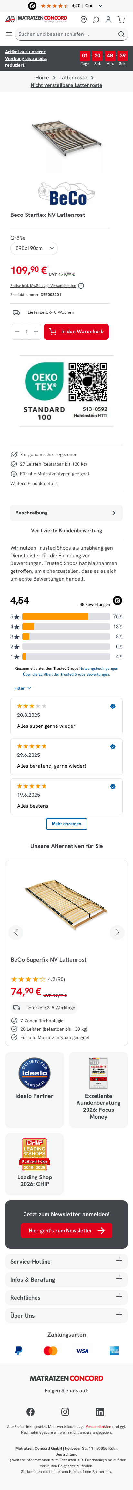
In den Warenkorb (82, 331)
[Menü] (9, 34)
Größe (18, 238)
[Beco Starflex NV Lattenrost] (66, 139)
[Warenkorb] (121, 19)
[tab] (66, 513)
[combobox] (65, 34)
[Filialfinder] (83, 19)
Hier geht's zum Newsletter (60, 1230)
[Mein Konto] (108, 19)
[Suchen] (121, 34)
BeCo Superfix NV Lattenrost (48, 959)
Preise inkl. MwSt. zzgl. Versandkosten (43, 285)
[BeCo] (66, 193)
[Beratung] (96, 19)
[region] (66, 139)
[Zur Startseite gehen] (41, 19)
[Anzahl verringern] (17, 332)
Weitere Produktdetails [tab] (34, 483)
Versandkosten (98, 1426)
